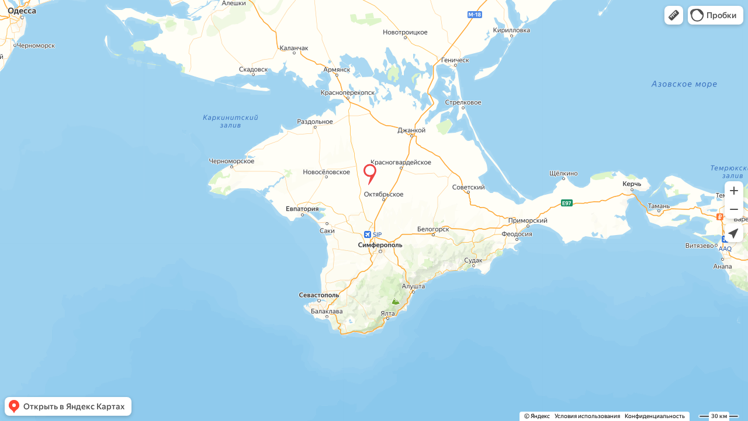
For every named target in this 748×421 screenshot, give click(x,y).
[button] (673, 15)
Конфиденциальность (655, 416)
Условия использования (587, 416)
